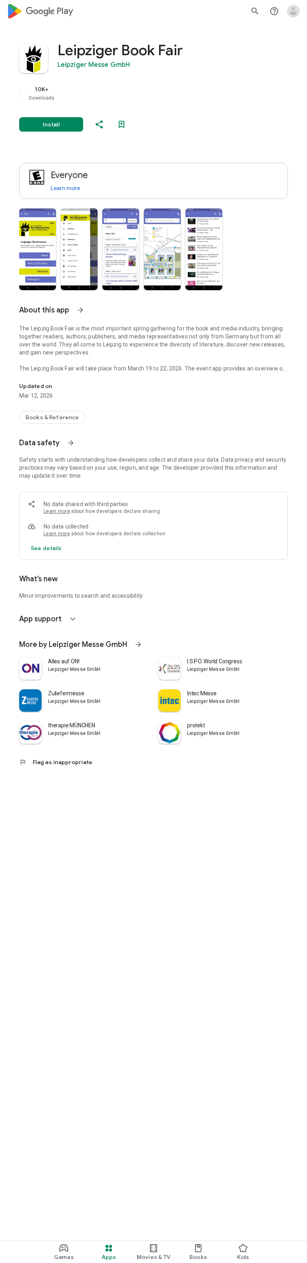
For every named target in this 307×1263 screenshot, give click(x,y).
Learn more (65, 188)
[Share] (99, 124)
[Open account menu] (293, 11)
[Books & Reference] (52, 417)
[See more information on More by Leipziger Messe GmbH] (138, 644)
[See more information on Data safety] (70, 442)
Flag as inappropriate (55, 762)
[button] (37, 249)
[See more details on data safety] (46, 548)
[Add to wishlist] (121, 124)
